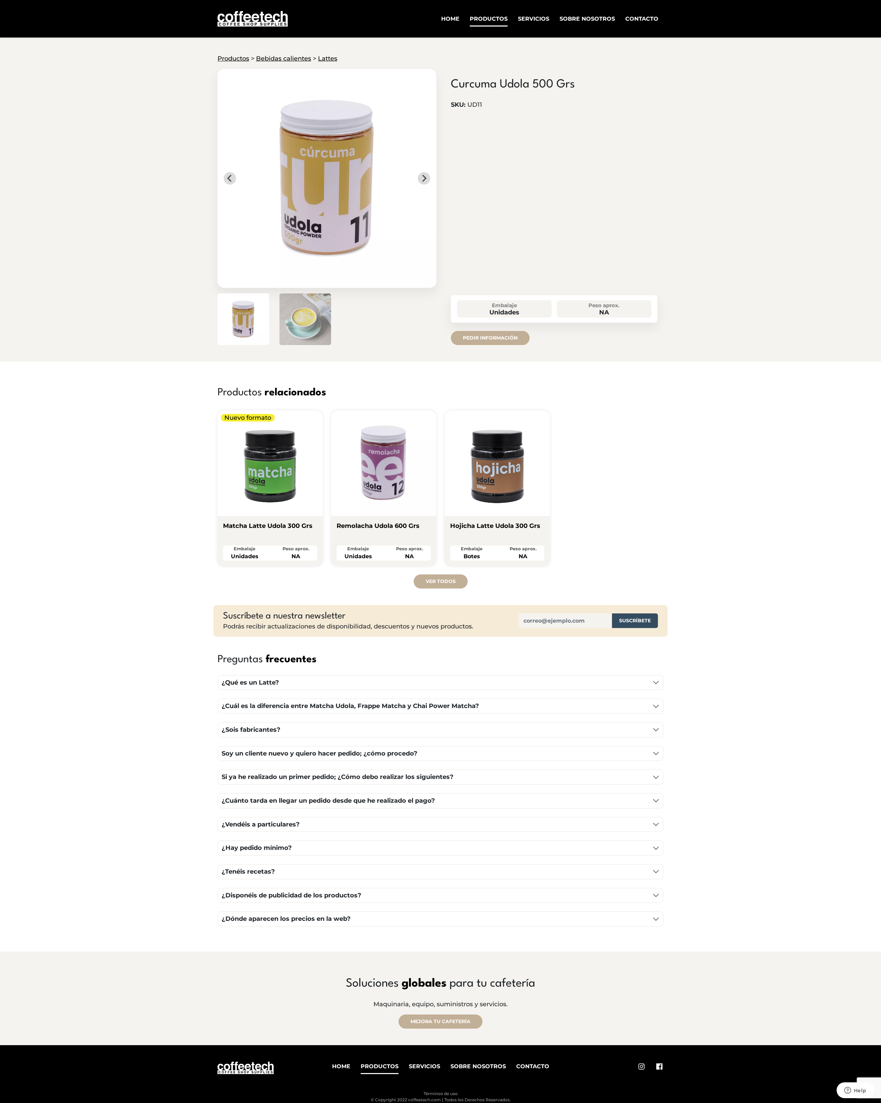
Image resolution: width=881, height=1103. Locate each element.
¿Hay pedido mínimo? (257, 848)
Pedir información (490, 338)
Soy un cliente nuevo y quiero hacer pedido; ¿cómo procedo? (319, 753)
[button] (243, 319)
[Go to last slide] (230, 178)
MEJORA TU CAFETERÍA (440, 1021)
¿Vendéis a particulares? (261, 824)
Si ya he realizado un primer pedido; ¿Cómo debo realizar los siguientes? (338, 777)
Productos (489, 18)
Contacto (641, 18)
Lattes (327, 58)
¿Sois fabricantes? (251, 729)
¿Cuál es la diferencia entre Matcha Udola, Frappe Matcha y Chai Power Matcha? (350, 706)
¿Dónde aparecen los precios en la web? (286, 919)
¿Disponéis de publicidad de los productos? (291, 895)
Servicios (533, 18)
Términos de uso (441, 1093)
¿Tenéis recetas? (248, 871)
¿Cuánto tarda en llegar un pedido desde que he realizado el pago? (328, 800)
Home (450, 18)
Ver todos (441, 581)
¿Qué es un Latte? (250, 682)
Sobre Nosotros (587, 18)
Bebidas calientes (283, 58)
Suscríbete (635, 620)
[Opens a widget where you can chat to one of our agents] (855, 1091)
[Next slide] (424, 178)
